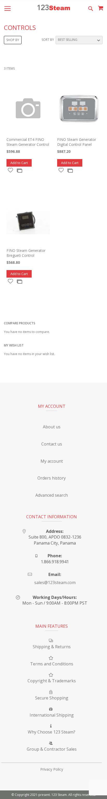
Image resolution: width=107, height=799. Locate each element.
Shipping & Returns (52, 647)
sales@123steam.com (55, 582)
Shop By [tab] (12, 40)
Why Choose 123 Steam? (51, 732)
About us (52, 427)
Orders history (51, 478)
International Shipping (52, 715)
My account (52, 461)
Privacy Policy (51, 769)
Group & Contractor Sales (52, 749)
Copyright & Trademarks (52, 681)
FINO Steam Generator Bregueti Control (25, 253)
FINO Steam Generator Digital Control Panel (76, 142)
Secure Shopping (51, 698)
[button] (10, 170)
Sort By (48, 39)
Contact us (51, 444)
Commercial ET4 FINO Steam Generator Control (27, 142)
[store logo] (53, 8)
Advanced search (51, 495)
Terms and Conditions (51, 664)
